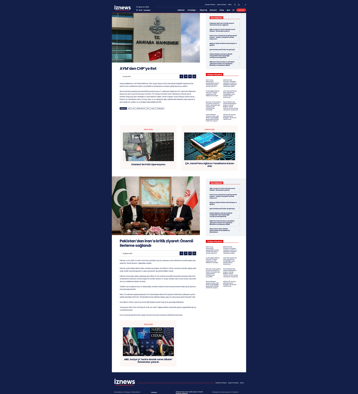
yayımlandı (160, 108)
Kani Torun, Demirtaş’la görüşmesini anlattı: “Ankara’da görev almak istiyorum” (223, 37)
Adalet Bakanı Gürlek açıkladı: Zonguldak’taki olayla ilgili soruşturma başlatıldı (221, 55)
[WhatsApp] (194, 76)
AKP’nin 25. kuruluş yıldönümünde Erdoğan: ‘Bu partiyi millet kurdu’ (229, 117)
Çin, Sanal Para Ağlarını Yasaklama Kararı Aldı (209, 165)
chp (133, 108)
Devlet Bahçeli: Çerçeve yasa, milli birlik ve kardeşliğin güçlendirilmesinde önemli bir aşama (212, 118)
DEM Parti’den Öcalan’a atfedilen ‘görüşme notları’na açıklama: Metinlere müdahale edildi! (222, 63)
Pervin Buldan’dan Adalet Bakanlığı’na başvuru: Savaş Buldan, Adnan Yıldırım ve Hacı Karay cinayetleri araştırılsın (230, 106)
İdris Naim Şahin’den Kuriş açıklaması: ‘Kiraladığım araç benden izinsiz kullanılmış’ (230, 94)
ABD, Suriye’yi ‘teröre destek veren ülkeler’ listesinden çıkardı (222, 30)
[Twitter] (245, 5)
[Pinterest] (190, 76)
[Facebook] (181, 76)
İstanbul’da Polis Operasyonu (148, 164)
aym (129, 108)
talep (153, 108)
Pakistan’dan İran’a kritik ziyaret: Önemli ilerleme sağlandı (222, 24)
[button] (238, 4)
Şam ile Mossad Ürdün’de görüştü (222, 50)
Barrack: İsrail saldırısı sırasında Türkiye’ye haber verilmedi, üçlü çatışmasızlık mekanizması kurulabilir (213, 106)
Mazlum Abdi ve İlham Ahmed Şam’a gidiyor (223, 44)
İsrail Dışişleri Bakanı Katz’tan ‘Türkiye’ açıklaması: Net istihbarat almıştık (212, 93)
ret (148, 108)
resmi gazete (141, 108)
